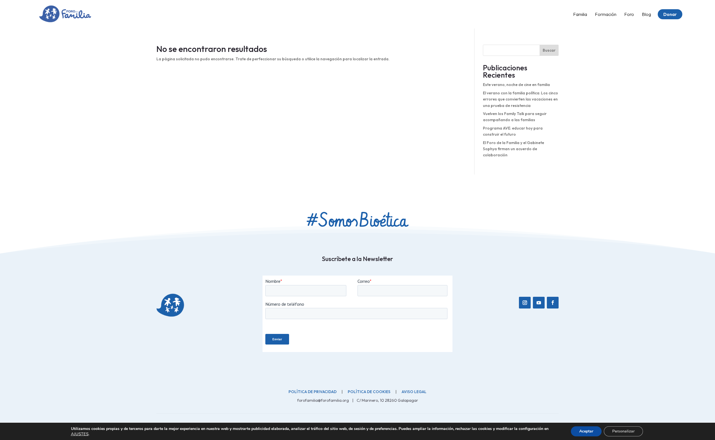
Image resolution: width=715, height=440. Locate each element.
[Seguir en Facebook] (553, 303)
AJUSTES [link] (80, 434)
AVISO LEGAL (414, 391)
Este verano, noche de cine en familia (516, 84)
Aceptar (586, 431)
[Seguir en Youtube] (539, 303)
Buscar (549, 50)
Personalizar (623, 431)
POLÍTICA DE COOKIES (369, 391)
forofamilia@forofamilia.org (323, 400)
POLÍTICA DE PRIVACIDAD (313, 391)
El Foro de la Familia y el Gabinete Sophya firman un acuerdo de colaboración (513, 149)
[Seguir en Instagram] (525, 303)
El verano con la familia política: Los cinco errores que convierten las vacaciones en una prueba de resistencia (520, 99)
